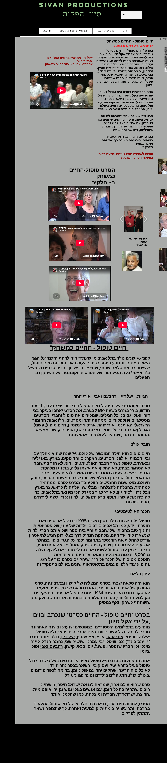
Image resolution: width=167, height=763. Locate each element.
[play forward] (145, 219)
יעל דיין (148, 71)
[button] (137, 219)
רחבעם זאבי (111, 81)
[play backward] (121, 219)
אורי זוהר (126, 68)
